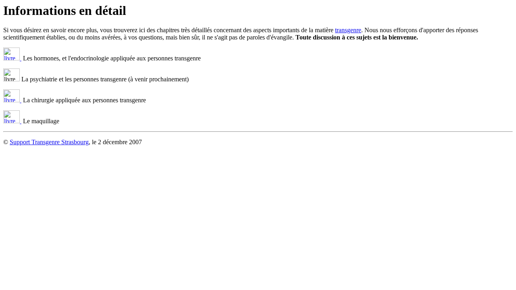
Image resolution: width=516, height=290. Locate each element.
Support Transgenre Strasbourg (49, 142)
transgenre (348, 30)
